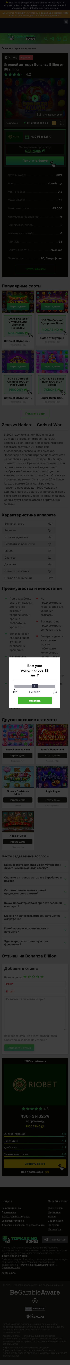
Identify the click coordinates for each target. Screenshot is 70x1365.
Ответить (35, 700)
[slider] (35, 686)
